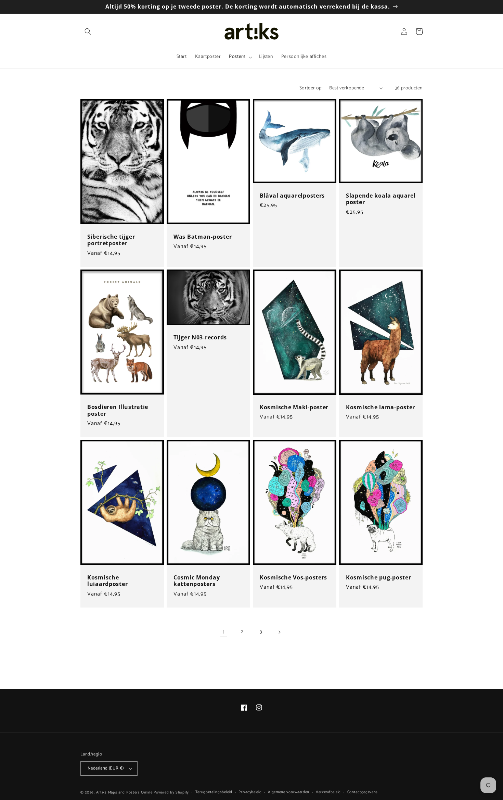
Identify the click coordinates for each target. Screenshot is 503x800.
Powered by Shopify (171, 792)
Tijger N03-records (200, 337)
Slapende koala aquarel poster (381, 199)
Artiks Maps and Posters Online (124, 792)
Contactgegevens (362, 792)
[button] (87, 31)
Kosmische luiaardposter (107, 581)
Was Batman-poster (202, 237)
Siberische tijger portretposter (111, 240)
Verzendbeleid (328, 792)
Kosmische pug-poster (378, 577)
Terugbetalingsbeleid (213, 792)
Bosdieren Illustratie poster (117, 410)
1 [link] (224, 632)
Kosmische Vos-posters (293, 577)
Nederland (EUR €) (106, 768)
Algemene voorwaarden (288, 792)
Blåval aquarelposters (292, 195)
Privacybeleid (249, 792)
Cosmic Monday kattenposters (196, 581)
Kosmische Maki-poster (294, 407)
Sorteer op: (310, 88)
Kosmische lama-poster (380, 407)
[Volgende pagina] (279, 632)
